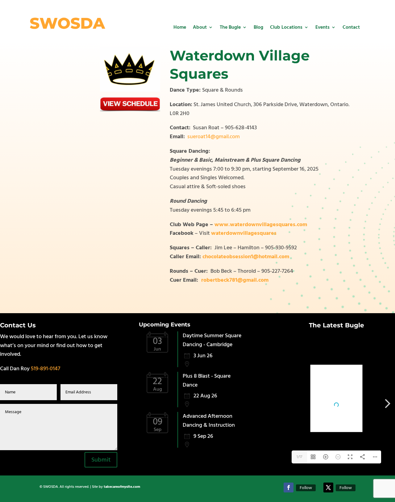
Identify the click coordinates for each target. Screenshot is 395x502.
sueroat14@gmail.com (213, 136)
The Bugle (230, 27)
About (200, 27)
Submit (100, 459)
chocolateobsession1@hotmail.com (245, 256)
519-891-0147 (45, 368)
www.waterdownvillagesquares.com (260, 224)
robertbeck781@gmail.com (234, 280)
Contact (351, 27)
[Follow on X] (328, 487)
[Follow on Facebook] (288, 487)
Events (322, 27)
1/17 (299, 456)
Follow (306, 488)
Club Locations (286, 27)
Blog (258, 27)
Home (179, 27)
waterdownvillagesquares (243, 233)
